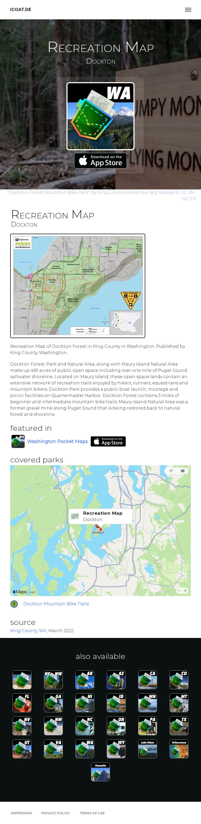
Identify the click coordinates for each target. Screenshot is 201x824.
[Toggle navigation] (188, 10)
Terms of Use (92, 813)
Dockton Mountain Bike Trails (56, 603)
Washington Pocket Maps (57, 441)
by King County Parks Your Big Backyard (94, 192)
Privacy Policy (55, 813)
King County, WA (28, 630)
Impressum (21, 813)
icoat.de (20, 9)
